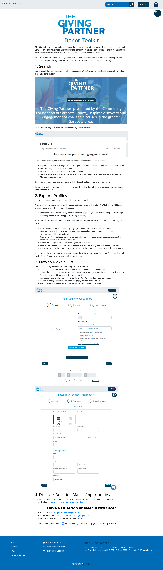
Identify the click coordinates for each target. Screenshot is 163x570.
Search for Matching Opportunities (67, 502)
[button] (157, 13)
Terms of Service (18, 555)
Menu (144, 4)
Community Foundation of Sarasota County (116, 547)
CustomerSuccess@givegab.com (75, 515)
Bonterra (87, 563)
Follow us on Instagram (55, 546)
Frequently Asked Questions (67, 512)
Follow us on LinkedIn (55, 551)
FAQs (13, 551)
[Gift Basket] (156, 4)
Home (13, 542)
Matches (14, 546)
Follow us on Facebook (55, 542)
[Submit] (131, 4)
